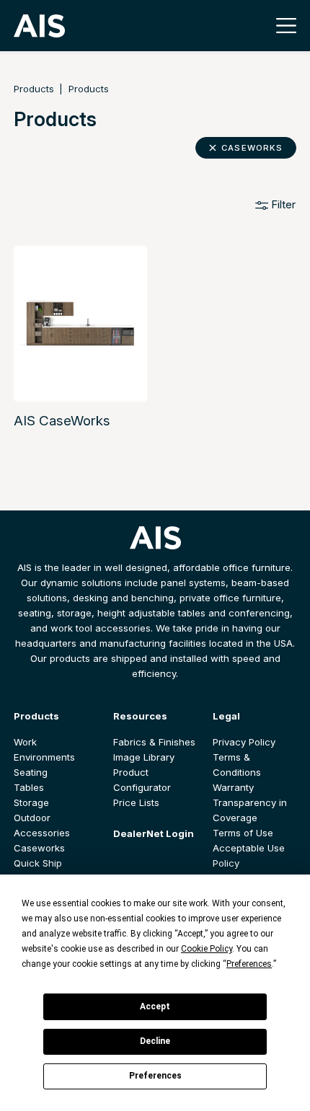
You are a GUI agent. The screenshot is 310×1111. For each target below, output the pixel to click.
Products (34, 88)
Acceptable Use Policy (249, 855)
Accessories (42, 832)
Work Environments (44, 749)
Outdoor (32, 817)
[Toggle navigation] (282, 25)
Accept (155, 1006)
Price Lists (136, 802)
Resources (140, 716)
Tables (29, 787)
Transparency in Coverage (250, 810)
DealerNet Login (153, 833)
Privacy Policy (244, 742)
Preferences (155, 1076)
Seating (31, 772)
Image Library (143, 757)
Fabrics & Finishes (154, 742)
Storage (31, 802)
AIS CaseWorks (62, 420)
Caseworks (252, 148)
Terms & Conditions (237, 764)
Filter (282, 204)
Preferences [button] (249, 964)
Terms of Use (243, 832)
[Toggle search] (256, 25)
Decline (155, 1041)
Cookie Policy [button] (206, 949)
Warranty (233, 787)
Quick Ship (38, 863)
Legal (226, 716)
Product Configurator (142, 779)
